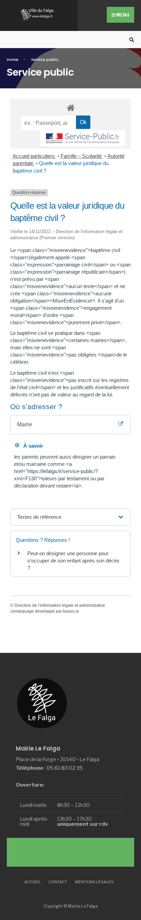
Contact (58, 881)
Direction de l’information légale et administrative (59, 605)
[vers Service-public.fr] (83, 138)
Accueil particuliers (34, 156)
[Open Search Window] (131, 40)
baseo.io (71, 611)
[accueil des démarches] (70, 107)
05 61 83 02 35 (65, 768)
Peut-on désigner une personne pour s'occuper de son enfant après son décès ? (73, 560)
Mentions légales (94, 881)
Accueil (32, 881)
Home (12, 59)
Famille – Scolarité (82, 156)
